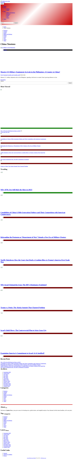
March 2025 (6, 379)
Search (2, 81)
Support (5, 453)
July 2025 (5, 374)
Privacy (5, 455)
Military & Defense (10, 12)
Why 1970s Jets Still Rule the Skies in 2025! (11, 131)
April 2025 (5, 378)
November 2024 (7, 385)
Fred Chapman (4, 75)
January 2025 (6, 382)
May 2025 (5, 377)
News (4, 7)
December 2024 (7, 383)
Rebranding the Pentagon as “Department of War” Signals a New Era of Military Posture (20, 145)
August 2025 (6, 373)
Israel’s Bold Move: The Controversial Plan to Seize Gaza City (23, 330)
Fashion (5, 31)
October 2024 (6, 386)
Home (4, 6)
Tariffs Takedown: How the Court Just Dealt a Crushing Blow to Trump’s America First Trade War (23, 152)
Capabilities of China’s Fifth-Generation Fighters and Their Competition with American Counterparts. (23, 139)
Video (4, 19)
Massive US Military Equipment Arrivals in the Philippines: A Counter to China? (30, 72)
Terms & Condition (7, 454)
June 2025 (5, 376)
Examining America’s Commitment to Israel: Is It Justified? (22, 353)
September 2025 (7, 372)
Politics (8, 8)
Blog (4, 11)
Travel (7, 17)
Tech (7, 16)
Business (8, 14)
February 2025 (6, 381)
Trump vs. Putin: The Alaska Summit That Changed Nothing (14, 166)
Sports (7, 10)
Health (7, 15)
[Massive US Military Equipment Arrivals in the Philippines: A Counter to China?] (8, 47)
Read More (3, 79)
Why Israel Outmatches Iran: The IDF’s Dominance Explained (15, 159)
